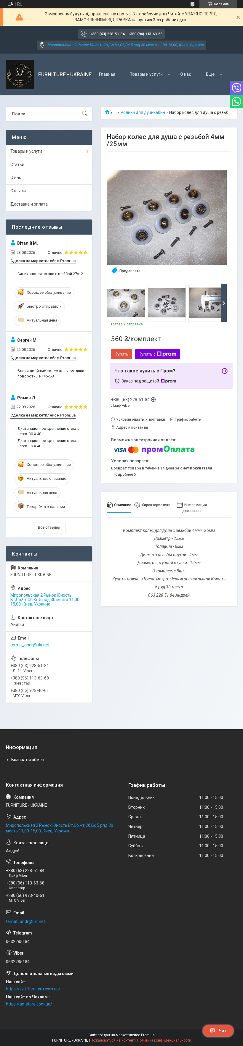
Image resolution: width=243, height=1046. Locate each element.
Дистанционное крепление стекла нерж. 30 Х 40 (48, 431)
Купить (122, 354)
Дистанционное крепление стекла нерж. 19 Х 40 (48, 443)
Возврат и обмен (27, 759)
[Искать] (85, 114)
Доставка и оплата (29, 204)
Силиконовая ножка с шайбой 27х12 (50, 274)
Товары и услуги (146, 74)
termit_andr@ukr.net (29, 645)
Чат (222, 1030)
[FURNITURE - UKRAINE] (20, 74)
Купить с (147, 354)
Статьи (17, 164)
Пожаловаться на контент (113, 1040)
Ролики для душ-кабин (143, 112)
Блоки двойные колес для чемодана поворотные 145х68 (50, 373)
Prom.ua (148, 1035)
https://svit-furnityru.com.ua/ (33, 989)
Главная (107, 74)
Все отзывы (49, 527)
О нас (185, 74)
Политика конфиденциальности (164, 1040)
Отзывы (18, 190)
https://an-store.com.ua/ (29, 1004)
